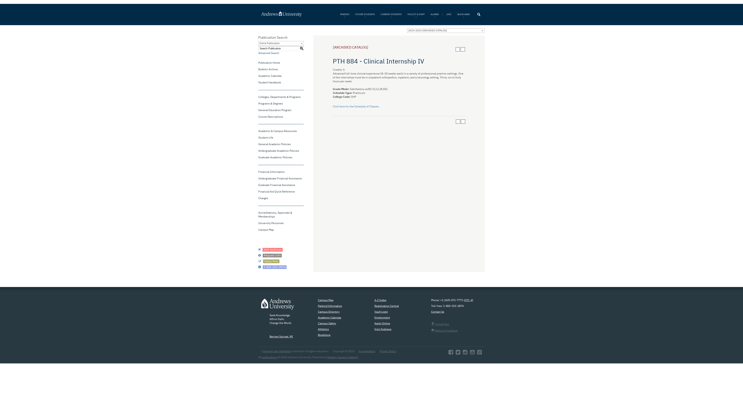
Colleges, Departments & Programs (279, 97)
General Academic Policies (274, 144)
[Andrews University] (286, 14)
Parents (344, 14)
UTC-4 (468, 300)
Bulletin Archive (268, 69)
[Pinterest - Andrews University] (479, 353)
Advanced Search (268, 53)
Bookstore (324, 335)
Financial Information (271, 172)
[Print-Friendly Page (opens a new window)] (458, 49)
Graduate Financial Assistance (276, 185)
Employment (382, 317)
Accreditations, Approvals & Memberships (275, 215)
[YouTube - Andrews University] (472, 353)
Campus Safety (327, 323)
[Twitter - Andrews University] (458, 353)
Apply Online (382, 323)
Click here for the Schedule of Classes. (356, 106)
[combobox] (445, 30)
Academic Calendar (270, 76)
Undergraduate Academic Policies (278, 151)
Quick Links (463, 14)
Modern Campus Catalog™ (342, 357)
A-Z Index (380, 300)
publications (269, 357)
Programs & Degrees (270, 103)
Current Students (391, 14)
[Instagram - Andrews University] (465, 353)
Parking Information (330, 306)
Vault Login (381, 312)
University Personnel (271, 223)
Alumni (435, 14)
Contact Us (437, 312)
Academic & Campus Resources (277, 131)
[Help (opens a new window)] (463, 49)
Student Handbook (269, 82)
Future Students (365, 14)
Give (449, 14)
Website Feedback (446, 331)
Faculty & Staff (416, 14)
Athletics (323, 329)
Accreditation (367, 351)
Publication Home (269, 63)
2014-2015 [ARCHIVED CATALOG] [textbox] (427, 30)
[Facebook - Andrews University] (451, 353)
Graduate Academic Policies (275, 157)
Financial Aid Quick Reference (276, 191)
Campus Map (266, 230)
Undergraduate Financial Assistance (280, 178)
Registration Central (386, 306)
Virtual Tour (442, 324)
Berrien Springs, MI (281, 336)
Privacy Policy (388, 351)
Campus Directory (329, 312)
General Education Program (274, 110)
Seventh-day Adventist (277, 351)
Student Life (265, 137)
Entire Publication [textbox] (269, 43)
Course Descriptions (270, 117)
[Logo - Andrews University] (277, 306)
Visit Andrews (382, 329)
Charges (263, 198)
